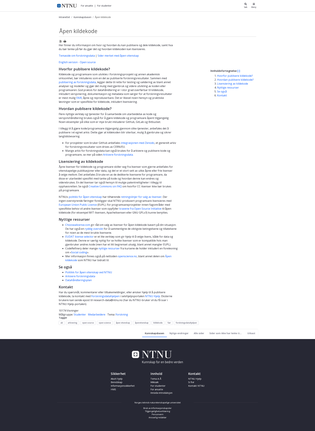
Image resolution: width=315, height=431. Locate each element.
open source (88, 322)
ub (62, 322)
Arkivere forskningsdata (80, 276)
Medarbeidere (96, 314)
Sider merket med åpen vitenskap (118, 55)
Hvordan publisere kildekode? (235, 79)
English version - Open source (77, 62)
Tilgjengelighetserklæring (157, 411)
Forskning (122, 314)
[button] (87, 5)
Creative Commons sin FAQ (105, 186)
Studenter (80, 314)
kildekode (158, 322)
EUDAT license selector (79, 236)
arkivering (72, 322)
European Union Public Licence (78, 205)
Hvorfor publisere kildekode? (235, 76)
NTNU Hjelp (152, 296)
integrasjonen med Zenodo (137, 143)
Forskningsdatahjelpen (105, 296)
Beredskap (116, 382)
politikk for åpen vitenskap (85, 197)
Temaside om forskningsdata (77, 55)
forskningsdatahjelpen (186, 322)
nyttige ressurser (109, 248)
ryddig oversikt (94, 229)
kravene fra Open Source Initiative (140, 208)
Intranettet (64, 17)
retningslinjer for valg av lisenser (141, 197)
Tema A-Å (155, 378)
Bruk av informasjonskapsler (157, 408)
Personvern (157, 414)
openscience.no (127, 256)
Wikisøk (154, 382)
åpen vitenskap (123, 322)
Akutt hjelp (117, 378)
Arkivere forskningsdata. (118, 154)
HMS (113, 389)
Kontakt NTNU (196, 385)
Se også (222, 91)
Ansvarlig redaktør (158, 417)
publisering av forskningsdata (77, 82)
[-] (238, 71)
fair (169, 322)
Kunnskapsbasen (82, 17)
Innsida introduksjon (161, 392)
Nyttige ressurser (228, 87)
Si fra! (191, 382)
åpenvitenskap (141, 322)
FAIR (79, 98)
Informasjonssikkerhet (123, 385)
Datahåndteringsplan (78, 280)
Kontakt (222, 95)
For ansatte (156, 389)
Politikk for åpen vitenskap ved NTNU (88, 272)
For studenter (157, 385)
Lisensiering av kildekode (232, 83)
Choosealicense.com (77, 225)
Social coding (79, 252)
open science (105, 322)
